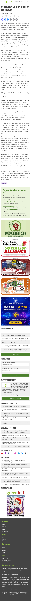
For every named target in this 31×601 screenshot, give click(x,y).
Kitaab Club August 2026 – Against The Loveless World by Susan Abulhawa (15, 334)
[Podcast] (5, 453)
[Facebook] (5, 19)
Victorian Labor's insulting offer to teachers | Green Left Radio (15, 422)
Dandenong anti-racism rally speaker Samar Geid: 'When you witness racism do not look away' (15, 431)
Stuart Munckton (6, 13)
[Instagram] (15, 453)
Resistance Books (6, 560)
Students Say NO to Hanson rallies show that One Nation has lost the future (15, 443)
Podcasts (4, 539)
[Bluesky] (8, 19)
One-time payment (12, 209)
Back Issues (5, 531)
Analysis (4, 526)
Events (3, 552)
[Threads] (26, 453)
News (3, 524)
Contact (4, 550)
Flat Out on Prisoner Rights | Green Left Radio (14, 406)
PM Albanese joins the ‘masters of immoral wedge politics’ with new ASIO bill (15, 469)
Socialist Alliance (6, 562)
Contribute (4, 549)
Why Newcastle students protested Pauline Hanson (15, 446)
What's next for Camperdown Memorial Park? (14, 341)
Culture (3, 529)
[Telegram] (19, 453)
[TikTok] (12, 453)
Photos (3, 537)
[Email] (14, 19)
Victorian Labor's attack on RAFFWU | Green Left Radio (14, 410)
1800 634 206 (15, 214)
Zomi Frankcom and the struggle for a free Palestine (15, 480)
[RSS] (29, 453)
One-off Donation (11, 202)
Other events (15, 355)
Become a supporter (8, 206)
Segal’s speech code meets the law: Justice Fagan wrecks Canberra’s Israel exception (15, 483)
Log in (27, 1)
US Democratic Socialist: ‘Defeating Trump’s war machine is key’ (14, 461)
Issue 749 (12, 16)
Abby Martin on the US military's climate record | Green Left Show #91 (14, 418)
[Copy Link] (17, 19)
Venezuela (4, 183)
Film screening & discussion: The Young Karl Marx (15, 345)
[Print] (11, 19)
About (3, 547)
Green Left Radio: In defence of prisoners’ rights (14, 473)
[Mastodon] (2, 19)
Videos (3, 541)
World (17, 16)
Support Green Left (8, 380)
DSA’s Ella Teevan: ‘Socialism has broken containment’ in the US (12, 465)
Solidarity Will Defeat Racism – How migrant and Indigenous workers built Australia (14, 350)
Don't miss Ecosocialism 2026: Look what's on (14, 435)
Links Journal (5, 558)
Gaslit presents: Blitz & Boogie (10, 338)
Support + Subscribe (18, 1)
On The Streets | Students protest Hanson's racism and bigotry (15, 414)
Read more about (9, 589)
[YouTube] (2, 453)
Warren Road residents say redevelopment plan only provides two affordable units (14, 476)
